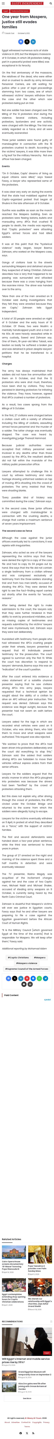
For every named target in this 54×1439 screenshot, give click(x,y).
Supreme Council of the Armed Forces (27, 968)
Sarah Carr (9, 33)
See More (27, 1398)
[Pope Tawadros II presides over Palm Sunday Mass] (40, 1254)
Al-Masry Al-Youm (33, 1418)
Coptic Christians (19, 957)
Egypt (5, 11)
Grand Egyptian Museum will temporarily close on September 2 (34, 1373)
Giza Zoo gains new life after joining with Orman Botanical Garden (32, 1386)
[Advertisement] (27, 1119)
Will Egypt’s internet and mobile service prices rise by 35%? (26, 1360)
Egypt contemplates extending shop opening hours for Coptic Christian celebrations (13, 1298)
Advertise (15, 1422)
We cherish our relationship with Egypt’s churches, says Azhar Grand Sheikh (40, 1302)
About (7, 1422)
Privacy (46, 1422)
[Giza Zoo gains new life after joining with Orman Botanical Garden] (9, 1387)
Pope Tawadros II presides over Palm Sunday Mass (37, 1268)
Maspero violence (27, 963)
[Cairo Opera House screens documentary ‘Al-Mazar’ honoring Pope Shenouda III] (14, 1252)
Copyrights (37, 1422)
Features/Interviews (20, 11)
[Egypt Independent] (27, 3)
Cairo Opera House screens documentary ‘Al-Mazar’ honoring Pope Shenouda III (12, 1265)
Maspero (40, 957)
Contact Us (26, 1422)
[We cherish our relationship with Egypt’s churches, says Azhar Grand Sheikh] (40, 1287)
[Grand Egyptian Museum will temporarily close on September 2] (9, 1375)
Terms (27, 1426)
